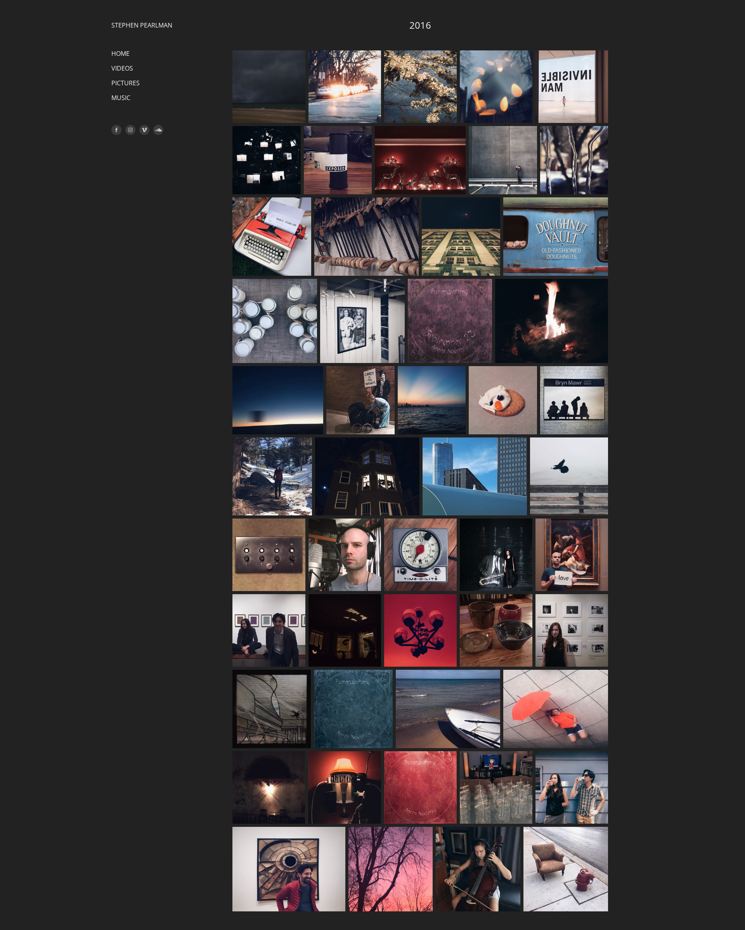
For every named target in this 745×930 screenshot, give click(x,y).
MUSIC (120, 97)
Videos (122, 68)
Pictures (125, 83)
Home (120, 53)
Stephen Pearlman (141, 25)
